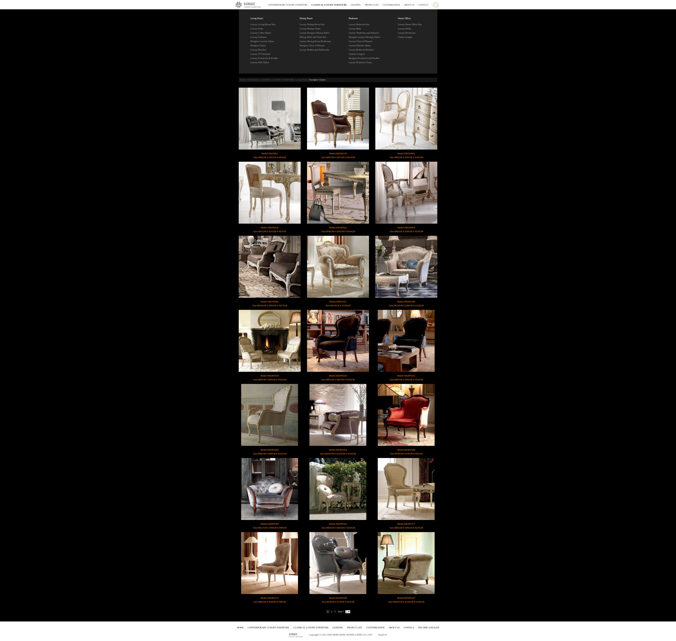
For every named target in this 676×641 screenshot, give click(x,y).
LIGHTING (356, 5)
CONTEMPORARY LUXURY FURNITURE (287, 5)
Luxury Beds (355, 28)
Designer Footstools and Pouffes (364, 58)
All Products (252, 80)
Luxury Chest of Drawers (360, 41)
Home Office (404, 18)
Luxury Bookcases (407, 32)
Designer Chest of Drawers (312, 45)
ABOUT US (409, 5)
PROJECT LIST (372, 5)
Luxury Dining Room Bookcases (315, 41)
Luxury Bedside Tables (360, 45)
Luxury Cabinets (259, 37)
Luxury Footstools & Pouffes (264, 58)
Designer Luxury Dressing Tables (364, 37)
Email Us (382, 634)
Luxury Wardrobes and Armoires (364, 32)
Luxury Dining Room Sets (312, 24)
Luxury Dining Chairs (310, 28)
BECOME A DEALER (428, 627)
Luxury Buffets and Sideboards (314, 49)
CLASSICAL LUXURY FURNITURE (329, 5)
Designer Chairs (258, 45)
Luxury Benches (258, 49)
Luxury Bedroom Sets (359, 24)
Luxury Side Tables (260, 62)
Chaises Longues (357, 54)
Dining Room (306, 18)
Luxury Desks (404, 28)
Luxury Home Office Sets (410, 24)
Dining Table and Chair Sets (313, 37)
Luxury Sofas (257, 28)
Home (243, 80)
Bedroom (353, 18)
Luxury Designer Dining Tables (315, 32)
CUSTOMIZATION (391, 5)
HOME (240, 627)
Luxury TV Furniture (260, 54)
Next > (341, 611)
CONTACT (423, 5)
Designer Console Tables (262, 41)
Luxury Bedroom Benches (361, 49)
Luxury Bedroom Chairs (360, 62)
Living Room (257, 18)
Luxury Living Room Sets (263, 24)
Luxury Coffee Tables (261, 32)
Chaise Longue (405, 37)
